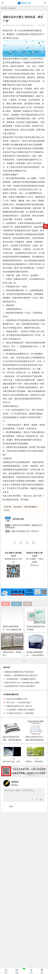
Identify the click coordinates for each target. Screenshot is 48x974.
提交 (11, 806)
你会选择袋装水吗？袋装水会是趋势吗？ (20, 686)
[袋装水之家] (24, 3)
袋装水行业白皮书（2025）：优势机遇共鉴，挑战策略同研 (35, 740)
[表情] (36, 800)
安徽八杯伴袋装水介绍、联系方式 (22, 531)
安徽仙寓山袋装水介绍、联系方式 (19, 706)
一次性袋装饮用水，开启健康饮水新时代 (20, 679)
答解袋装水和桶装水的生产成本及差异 (19, 672)
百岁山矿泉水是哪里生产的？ (17, 699)
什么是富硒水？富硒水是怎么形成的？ (20, 709)
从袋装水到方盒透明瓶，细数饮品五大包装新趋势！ (24, 526)
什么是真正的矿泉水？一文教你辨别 (20, 713)
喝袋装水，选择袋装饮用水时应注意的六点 (21, 675)
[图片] (41, 800)
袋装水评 (12, 8)
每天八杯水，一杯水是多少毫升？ (19, 702)
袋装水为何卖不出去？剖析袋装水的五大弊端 (22, 682)
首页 (5, 8)
